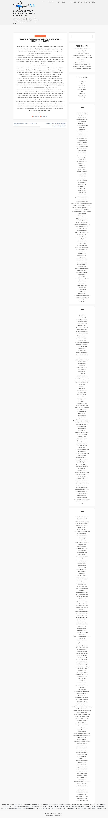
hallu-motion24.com (81, 464)
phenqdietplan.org (82, 262)
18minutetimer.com (82, 602)
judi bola (74, 804)
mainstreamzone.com (82, 605)
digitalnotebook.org (82, 579)
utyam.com (82, 276)
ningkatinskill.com (82, 255)
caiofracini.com (82, 626)
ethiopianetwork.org (81, 613)
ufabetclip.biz (82, 152)
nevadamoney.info (82, 445)
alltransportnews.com (82, 196)
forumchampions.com (82, 327)
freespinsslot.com (82, 586)
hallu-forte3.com (82, 463)
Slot (58, 2)
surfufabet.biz (82, 175)
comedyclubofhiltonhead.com (82, 714)
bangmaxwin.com (82, 434)
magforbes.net (82, 361)
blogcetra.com (82, 634)
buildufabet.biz (82, 194)
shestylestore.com (82, 798)
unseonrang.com (82, 630)
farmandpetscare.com (82, 623)
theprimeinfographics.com (82, 718)
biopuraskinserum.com (82, 440)
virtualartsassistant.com (82, 716)
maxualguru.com (81, 581)
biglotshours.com (82, 142)
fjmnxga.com (82, 430)
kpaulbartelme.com (82, 712)
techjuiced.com (82, 135)
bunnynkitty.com (82, 426)
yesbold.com (81, 129)
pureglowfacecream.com (82, 407)
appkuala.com (82, 415)
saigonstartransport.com (82, 432)
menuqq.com (5, 804)
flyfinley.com (81, 554)
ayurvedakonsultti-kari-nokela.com (81, 211)
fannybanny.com (81, 764)
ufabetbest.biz (82, 177)
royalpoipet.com (82, 737)
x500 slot (92, 804)
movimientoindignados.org (82, 268)
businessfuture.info (82, 535)
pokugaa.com (82, 789)
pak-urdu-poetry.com (82, 632)
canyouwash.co (82, 117)
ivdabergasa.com (82, 228)
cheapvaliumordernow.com (82, 720)
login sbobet (81, 806)
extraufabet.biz (82, 167)
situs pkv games (81, 89)
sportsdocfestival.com (82, 796)
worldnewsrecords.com (82, 699)
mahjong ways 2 (8, 806)
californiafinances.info (82, 442)
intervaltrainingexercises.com (82, 733)
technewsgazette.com (82, 405)
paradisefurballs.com (82, 588)
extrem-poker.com (82, 241)
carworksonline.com (82, 344)
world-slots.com (81, 546)
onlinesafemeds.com (82, 146)
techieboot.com (82, 123)
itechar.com (82, 127)
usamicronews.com (82, 777)
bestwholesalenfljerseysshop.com (82, 207)
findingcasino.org (82, 657)
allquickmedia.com (82, 403)
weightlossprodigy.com (82, 575)
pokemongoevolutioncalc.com (82, 781)
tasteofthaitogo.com (82, 424)
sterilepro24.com (82, 701)
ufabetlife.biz (82, 169)
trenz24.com (81, 388)
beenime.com (82, 722)
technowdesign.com (81, 222)
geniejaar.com (82, 565)
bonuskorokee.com (82, 749)
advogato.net (82, 371)
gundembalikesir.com (82, 125)
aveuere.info (82, 590)
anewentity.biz (82, 413)
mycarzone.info (82, 684)
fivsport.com (81, 257)
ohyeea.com (82, 280)
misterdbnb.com (82, 729)
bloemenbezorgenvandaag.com (82, 421)
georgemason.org (82, 518)
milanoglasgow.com (81, 461)
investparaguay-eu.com (82, 238)
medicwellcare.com (82, 693)
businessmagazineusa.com (81, 691)
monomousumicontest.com (82, 666)
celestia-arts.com (82, 325)
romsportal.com (82, 794)
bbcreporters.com (82, 199)
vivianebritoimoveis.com (82, 359)
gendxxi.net (82, 680)
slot (81, 804)
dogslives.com (82, 642)
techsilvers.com (82, 253)
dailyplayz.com (82, 758)
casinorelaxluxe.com (82, 752)
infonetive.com (82, 436)
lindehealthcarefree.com (82, 523)
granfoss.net (81, 468)
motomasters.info (82, 682)
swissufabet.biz (82, 159)
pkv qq (12, 804)
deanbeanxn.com (82, 540)
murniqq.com (100, 806)
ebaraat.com (81, 133)
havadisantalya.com (81, 119)
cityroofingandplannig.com (82, 226)
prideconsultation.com (82, 556)
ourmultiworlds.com (81, 319)
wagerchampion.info (82, 665)
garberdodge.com (82, 335)
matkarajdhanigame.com (82, 542)
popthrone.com (82, 544)
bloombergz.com (82, 375)
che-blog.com (82, 550)
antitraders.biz (82, 213)
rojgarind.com (82, 598)
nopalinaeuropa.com (82, 299)
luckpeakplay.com (82, 775)
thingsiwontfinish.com (82, 800)
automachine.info (82, 661)
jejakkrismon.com (82, 398)
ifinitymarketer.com (82, 766)
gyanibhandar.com (82, 148)
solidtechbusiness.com (82, 703)
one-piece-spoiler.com (82, 653)
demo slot (86, 804)
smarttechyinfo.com (82, 577)
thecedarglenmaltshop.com (81, 516)
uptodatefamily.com (81, 272)
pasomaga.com (82, 293)
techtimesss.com (82, 346)
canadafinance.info (82, 443)
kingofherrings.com (82, 409)
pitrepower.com (82, 476)
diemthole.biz (82, 400)
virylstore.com (82, 348)
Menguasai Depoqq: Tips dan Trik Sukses (25, 124)
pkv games (44, 116)
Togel (80, 2)
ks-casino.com (82, 243)
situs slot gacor (82, 81)
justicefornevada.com (82, 617)
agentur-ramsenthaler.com (82, 674)
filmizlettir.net (82, 317)
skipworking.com (82, 390)
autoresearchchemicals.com (82, 499)
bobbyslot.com (82, 567)
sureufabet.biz (82, 178)
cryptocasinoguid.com (82, 201)
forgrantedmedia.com (82, 338)
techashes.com (82, 115)
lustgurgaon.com (82, 563)
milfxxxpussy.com (82, 270)
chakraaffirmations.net (82, 560)
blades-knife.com (82, 651)
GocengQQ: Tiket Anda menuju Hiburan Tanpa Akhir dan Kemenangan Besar (55, 125)
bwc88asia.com (82, 240)
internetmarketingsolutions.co (82, 636)
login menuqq (13, 808)
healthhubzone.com (82, 131)
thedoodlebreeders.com (81, 247)
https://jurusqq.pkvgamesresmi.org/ (97, 808)
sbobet (87, 806)
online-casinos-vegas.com (82, 484)
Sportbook (72, 2)
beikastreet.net (82, 316)
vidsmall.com (82, 695)
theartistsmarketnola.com (82, 453)
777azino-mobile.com (82, 219)
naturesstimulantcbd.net (82, 297)
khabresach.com (81, 495)
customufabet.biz (82, 180)
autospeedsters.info (82, 663)
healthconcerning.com (82, 596)
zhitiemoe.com (82, 282)
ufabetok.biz (82, 188)
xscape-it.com (82, 217)
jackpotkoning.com (82, 768)
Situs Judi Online (89, 2)
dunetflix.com (82, 266)
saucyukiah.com (82, 314)
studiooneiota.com (82, 655)
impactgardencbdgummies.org (82, 295)
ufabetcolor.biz (82, 165)
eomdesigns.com (82, 676)
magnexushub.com (82, 138)
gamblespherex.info (82, 672)
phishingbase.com (82, 783)
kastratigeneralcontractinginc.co (82, 205)
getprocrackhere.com (82, 760)
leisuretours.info (81, 619)
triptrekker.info (82, 678)
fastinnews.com (82, 762)
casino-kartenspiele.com (82, 379)
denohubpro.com (82, 649)
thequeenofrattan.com (82, 647)
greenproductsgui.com (82, 594)
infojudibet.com (82, 537)
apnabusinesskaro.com (82, 501)
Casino (64, 2)
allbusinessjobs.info (81, 525)
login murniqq (22, 808)
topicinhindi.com (81, 519)
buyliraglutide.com (82, 144)
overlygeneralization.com (82, 611)
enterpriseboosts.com (82, 377)
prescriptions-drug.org (82, 354)
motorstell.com (82, 350)
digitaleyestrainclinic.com (82, 480)
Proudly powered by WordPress (54, 813)
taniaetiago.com (82, 289)
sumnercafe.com (82, 264)
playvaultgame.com (82, 791)
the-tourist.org (82, 369)
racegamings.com (82, 785)
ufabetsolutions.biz (82, 171)
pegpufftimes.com (82, 323)
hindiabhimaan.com (82, 493)
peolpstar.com (82, 340)
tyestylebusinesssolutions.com (82, 735)
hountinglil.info (82, 558)
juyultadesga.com (82, 230)
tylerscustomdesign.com (82, 342)
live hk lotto (82, 85)
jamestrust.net (82, 386)
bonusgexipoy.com (82, 750)
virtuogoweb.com (82, 140)
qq (82, 83)
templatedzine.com (82, 259)
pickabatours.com (82, 529)
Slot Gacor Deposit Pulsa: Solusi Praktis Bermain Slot (24, 13)
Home (43, 2)
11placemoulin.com (82, 569)
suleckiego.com (82, 503)
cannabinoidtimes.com (82, 592)
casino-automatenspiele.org (82, 380)
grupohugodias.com (81, 249)
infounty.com (82, 236)
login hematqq (31, 808)
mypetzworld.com (82, 234)
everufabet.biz (82, 190)
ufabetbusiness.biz (82, 161)
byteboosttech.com (82, 136)
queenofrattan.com (82, 645)
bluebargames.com (82, 329)
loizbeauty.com (82, 392)
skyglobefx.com (82, 670)
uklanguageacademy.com (82, 521)
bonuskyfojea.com (82, 747)
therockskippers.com (82, 466)
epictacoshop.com (82, 438)
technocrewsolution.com (82, 356)
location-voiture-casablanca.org (82, 710)
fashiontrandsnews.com (82, 198)
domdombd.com (82, 756)
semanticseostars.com (82, 603)
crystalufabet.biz (82, 186)
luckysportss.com (82, 773)
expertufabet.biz (81, 154)
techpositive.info (82, 628)
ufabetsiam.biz (82, 157)
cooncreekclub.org (82, 321)
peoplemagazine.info (82, 114)
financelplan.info (82, 533)
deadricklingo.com (82, 668)
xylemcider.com (82, 287)
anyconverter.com (82, 394)
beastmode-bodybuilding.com (82, 531)
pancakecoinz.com (82, 552)
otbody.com (82, 384)
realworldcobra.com (81, 659)
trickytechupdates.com (82, 491)
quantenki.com (82, 689)
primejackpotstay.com (82, 787)
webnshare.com (82, 609)
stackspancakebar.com (82, 457)
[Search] (89, 36)
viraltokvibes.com (82, 358)
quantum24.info (82, 687)
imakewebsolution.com (82, 548)
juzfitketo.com (82, 291)
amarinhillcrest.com (81, 367)
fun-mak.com (82, 726)
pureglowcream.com (82, 419)
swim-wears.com (82, 337)
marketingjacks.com (81, 487)
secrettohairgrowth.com (82, 422)
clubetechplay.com (82, 754)
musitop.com (82, 274)
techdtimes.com (82, 121)
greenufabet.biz (82, 163)
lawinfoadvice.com (82, 261)
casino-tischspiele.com (82, 382)
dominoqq (82, 97)
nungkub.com (82, 283)
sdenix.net (82, 365)
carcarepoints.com (82, 245)
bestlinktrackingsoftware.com (82, 741)
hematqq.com (5, 808)
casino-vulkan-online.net (82, 474)
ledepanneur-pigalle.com (82, 449)
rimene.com (82, 447)
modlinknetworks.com (82, 770)
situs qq (34, 804)
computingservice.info (82, 624)
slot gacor (68, 804)
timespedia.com (82, 396)
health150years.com (82, 352)
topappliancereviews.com (82, 489)
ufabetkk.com (82, 401)
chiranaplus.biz (82, 455)
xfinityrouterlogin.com (82, 485)
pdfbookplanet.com (82, 644)
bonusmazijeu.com (82, 745)
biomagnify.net (82, 301)
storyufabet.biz (82, 182)
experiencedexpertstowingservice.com (81, 707)
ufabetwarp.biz (82, 150)
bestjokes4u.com (82, 561)
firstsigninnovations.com (82, 333)
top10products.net (82, 527)
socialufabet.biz (82, 173)
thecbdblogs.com (82, 497)
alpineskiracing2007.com (82, 472)
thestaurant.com (81, 739)
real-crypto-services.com (82, 232)
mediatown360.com (82, 478)
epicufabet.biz (82, 184)
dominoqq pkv (82, 95)
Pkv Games (51, 2)
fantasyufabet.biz (82, 156)
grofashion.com (82, 779)
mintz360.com (82, 571)
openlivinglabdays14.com (82, 209)
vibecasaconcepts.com (82, 686)
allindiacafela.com (82, 470)
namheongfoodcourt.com (82, 459)
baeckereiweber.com (82, 112)
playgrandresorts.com (82, 792)
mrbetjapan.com (82, 411)
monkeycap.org (82, 363)
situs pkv (61, 804)
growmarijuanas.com (82, 607)
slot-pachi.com (82, 584)
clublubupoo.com (82, 743)
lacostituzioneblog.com (81, 278)
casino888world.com (82, 728)
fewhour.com (82, 600)
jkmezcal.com (82, 731)
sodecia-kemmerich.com (82, 724)
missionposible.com (81, 482)
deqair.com (82, 251)
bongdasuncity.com (82, 582)
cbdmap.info (82, 539)
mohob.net (82, 573)
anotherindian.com (82, 285)
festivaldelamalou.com (82, 331)
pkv (82, 91)
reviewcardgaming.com (82, 705)
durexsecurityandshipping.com (82, 224)
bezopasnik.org (82, 428)
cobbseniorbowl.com (82, 220)
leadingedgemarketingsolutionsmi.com (81, 203)
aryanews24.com (82, 215)
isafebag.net (82, 373)
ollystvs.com (81, 638)
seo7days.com (82, 417)
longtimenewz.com (82, 771)
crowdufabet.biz (82, 192)
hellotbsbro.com (81, 621)
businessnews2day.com (81, 697)
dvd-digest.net (82, 451)
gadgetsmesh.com (82, 615)
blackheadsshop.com (82, 708)
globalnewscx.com (82, 640)
